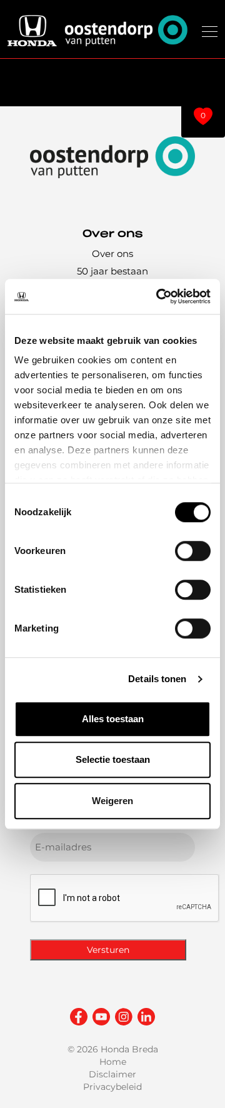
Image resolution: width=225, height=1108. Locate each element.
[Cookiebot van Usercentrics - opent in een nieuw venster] (159, 296)
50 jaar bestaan (112, 271)
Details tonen (157, 678)
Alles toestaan (113, 718)
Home (112, 1061)
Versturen (108, 949)
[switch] (193, 551)
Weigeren (112, 800)
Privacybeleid (112, 1086)
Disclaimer (112, 1074)
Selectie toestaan (113, 759)
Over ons (112, 253)
